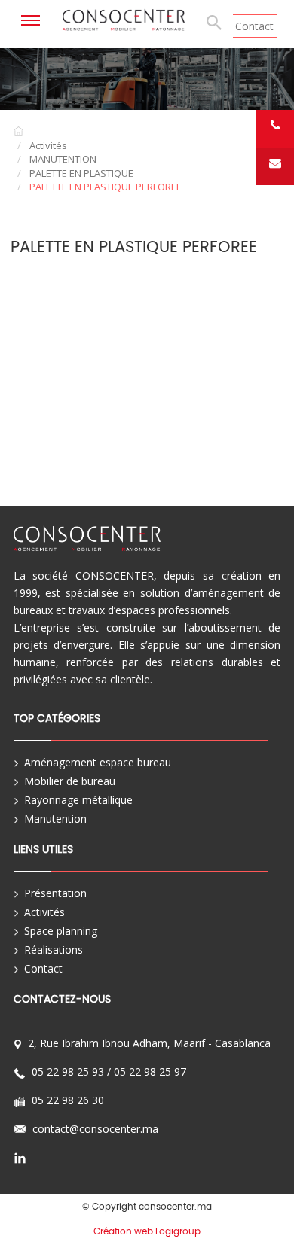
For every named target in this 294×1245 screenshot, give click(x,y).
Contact (254, 26)
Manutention (55, 818)
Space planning (60, 931)
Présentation (55, 893)
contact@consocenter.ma (95, 1131)
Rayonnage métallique (78, 800)
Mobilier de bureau (69, 781)
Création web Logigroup (147, 1231)
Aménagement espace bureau (97, 762)
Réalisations (53, 949)
